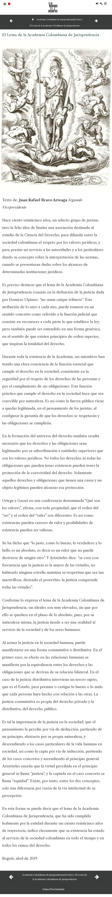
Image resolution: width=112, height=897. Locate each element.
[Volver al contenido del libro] (32, 19)
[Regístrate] (102, 3)
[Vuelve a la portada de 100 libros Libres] (9, 4)
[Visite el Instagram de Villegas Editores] (106, 3)
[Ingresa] (98, 3)
